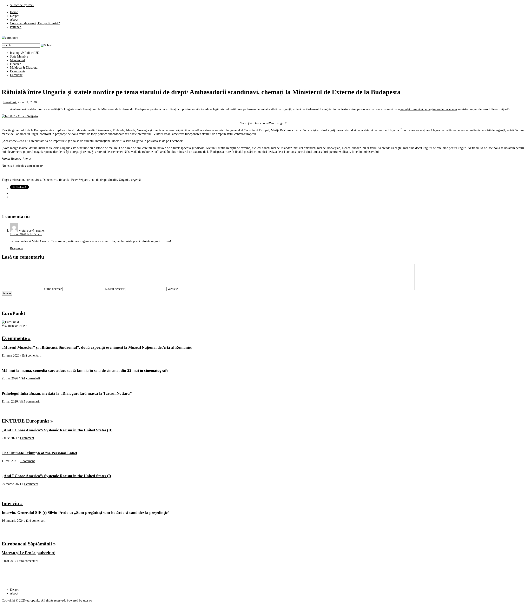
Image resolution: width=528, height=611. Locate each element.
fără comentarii (31, 355)
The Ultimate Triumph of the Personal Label (39, 453)
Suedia (112, 179)
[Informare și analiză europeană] (10, 37)
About (14, 19)
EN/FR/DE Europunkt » (27, 421)
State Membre (19, 56)
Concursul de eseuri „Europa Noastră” (35, 23)
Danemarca (49, 179)
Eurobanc (16, 75)
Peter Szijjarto (80, 179)
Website (172, 289)
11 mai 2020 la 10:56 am (26, 234)
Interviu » (12, 503)
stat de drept (99, 179)
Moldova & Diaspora (24, 67)
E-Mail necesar (114, 289)
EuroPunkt (10, 102)
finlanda (64, 179)
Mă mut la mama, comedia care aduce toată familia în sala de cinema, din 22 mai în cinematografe (85, 370)
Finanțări (15, 64)
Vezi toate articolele (14, 325)
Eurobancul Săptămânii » (29, 543)
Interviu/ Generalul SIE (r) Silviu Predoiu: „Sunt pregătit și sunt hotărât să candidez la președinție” (86, 512)
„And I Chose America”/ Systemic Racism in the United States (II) (57, 430)
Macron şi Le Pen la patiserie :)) (28, 553)
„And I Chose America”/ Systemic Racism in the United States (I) (56, 476)
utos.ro (87, 600)
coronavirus (33, 179)
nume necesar (53, 289)
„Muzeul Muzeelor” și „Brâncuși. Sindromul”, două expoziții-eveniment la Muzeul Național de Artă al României (97, 347)
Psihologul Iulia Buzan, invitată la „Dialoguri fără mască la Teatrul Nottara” (67, 393)
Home (14, 12)
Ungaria (124, 179)
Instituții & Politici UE (24, 52)
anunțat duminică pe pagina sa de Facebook (428, 109)
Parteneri (15, 27)
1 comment (27, 438)
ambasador (17, 179)
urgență (136, 179)
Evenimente (17, 71)
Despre (14, 16)
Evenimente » (16, 338)
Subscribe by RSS (22, 5)
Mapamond (17, 60)
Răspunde (16, 248)
